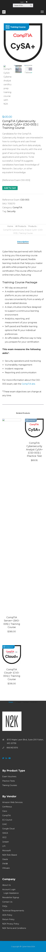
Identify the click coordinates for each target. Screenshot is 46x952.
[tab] (23, 241)
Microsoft (6, 850)
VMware (6, 868)
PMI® (5, 864)
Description (23, 242)
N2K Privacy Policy (10, 924)
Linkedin (34, 702)
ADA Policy (7, 915)
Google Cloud (8, 828)
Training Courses (9, 785)
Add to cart (10, 188)
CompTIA (17, 207)
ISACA (5, 833)
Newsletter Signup (10, 897)
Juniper (5, 842)
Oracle (5, 859)
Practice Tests (8, 781)
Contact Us (7, 902)
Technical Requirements (13, 910)
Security (11, 211)
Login (22, 2)
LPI (3, 846)
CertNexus (7, 807)
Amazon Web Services (12, 802)
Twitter (26, 702)
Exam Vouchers (9, 776)
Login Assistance (11, 893)
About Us (6, 885)
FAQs (4, 906)
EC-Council (7, 820)
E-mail (18, 702)
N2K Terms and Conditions (14, 928)
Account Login (8, 889)
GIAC (4, 824)
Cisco (4, 811)
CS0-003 (24, 200)
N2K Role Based (9, 855)
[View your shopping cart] (26, 2)
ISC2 (4, 837)
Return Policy (8, 919)
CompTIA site (28, 384)
